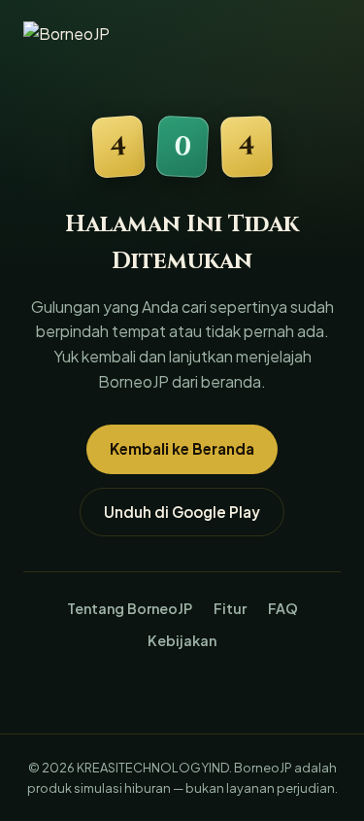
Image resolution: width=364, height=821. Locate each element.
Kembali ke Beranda (182, 448)
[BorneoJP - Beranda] (86, 36)
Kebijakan (182, 640)
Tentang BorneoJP (129, 608)
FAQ (283, 608)
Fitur (230, 608)
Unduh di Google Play (182, 511)
